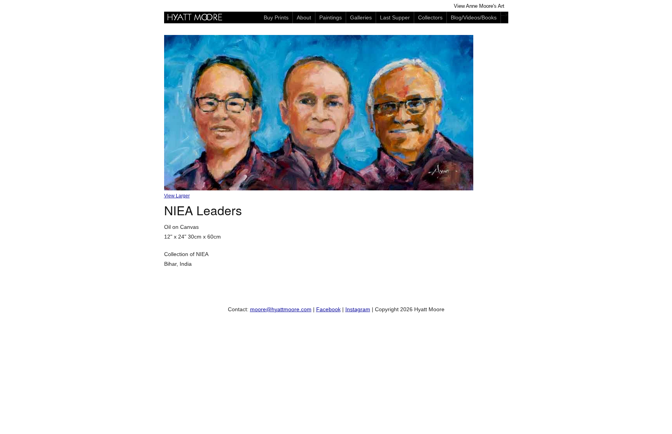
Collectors (430, 17)
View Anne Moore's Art (479, 6)
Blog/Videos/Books (474, 17)
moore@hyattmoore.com (281, 309)
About (304, 17)
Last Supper (395, 17)
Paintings (330, 17)
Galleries (361, 17)
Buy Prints (276, 17)
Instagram (357, 309)
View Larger (177, 196)
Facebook (328, 309)
